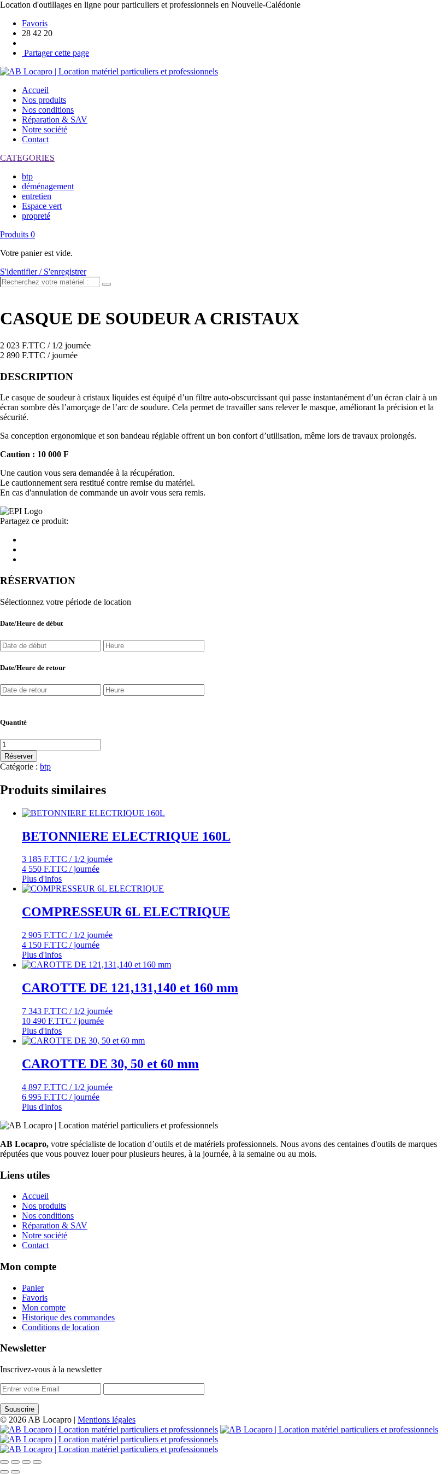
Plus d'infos (42, 878)
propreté (36, 215)
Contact (35, 139)
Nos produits (44, 99)
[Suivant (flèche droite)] (15, 1471)
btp (27, 176)
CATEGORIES (27, 157)
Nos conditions (48, 109)
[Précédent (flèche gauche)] (4, 1471)
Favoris (35, 23)
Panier (33, 1287)
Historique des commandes (68, 1317)
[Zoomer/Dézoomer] (37, 1462)
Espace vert (42, 206)
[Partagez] (15, 1462)
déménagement (48, 186)
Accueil (35, 90)
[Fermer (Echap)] (4, 1462)
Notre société (44, 129)
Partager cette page (55, 52)
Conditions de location (60, 1327)
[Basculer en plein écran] (26, 1462)
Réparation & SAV (54, 119)
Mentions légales (106, 1419)
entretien (36, 196)
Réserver (18, 756)
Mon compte (44, 1307)
